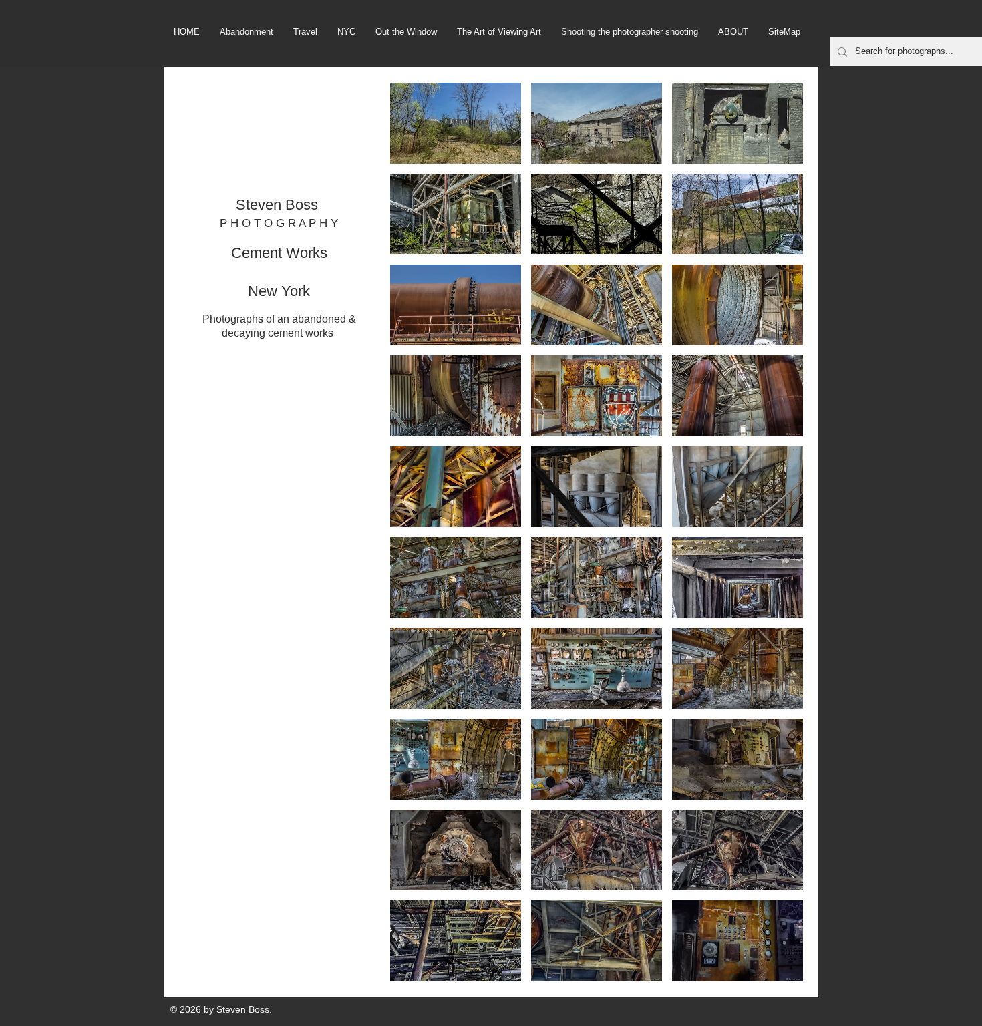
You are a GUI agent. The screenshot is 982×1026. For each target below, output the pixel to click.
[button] (455, 123)
